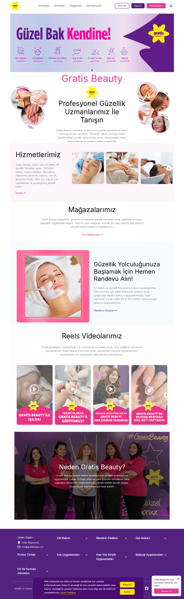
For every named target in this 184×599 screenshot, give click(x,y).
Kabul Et (127, 585)
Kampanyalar (93, 5)
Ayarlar (127, 592)
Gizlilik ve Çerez (23, 588)
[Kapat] (178, 578)
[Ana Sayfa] (15, 6)
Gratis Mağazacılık (30, 542)
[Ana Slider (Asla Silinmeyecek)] (92, 43)
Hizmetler (59, 5)
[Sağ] (168, 168)
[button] (92, 70)
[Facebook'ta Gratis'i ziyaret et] (146, 588)
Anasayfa (43, 5)
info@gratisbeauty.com (33, 547)
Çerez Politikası (68, 593)
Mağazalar (76, 5)
